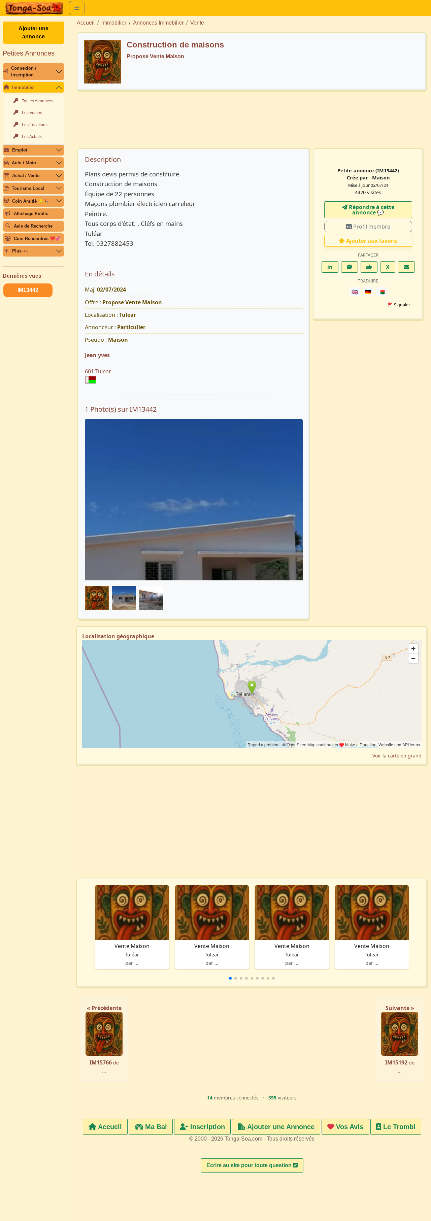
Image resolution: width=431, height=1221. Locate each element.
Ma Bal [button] (155, 1126)
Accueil (86, 23)
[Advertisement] (251, 123)
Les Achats (32, 136)
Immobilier (23, 87)
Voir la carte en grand (397, 755)
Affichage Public (31, 213)
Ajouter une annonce (33, 32)
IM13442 (28, 290)
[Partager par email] (406, 267)
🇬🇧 (355, 292)
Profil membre (371, 226)
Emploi (19, 149)
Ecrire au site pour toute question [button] (249, 1165)
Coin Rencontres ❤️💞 (37, 238)
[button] (230, 978)
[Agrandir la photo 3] (194, 500)
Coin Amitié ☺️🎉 (30, 201)
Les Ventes (32, 112)
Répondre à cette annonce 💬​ (370, 209)
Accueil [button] (109, 1126)
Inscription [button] (206, 1126)
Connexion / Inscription (23, 71)
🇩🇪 (368, 292)
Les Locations (34, 125)
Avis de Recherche (33, 226)
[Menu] (77, 8)
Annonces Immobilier (158, 23)
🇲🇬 (381, 292)
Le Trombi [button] (398, 1126)
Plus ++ (20, 250)
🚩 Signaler (399, 305)
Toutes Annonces (37, 101)
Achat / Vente (25, 175)
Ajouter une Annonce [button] (279, 1126)
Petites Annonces (29, 53)
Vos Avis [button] (348, 1126)
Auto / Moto (24, 162)
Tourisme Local (28, 188)
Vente (197, 23)
